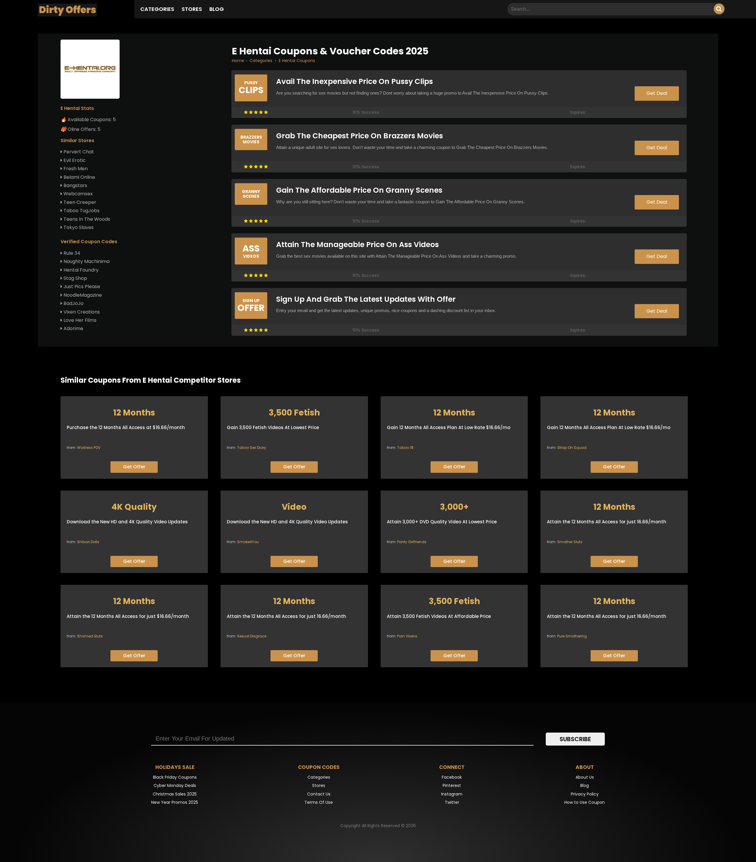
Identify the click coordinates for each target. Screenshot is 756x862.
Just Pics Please (81, 286)
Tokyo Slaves (78, 227)
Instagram (451, 794)
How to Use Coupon (584, 802)
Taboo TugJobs (81, 210)
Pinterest (452, 785)
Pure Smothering (572, 636)
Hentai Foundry (80, 270)
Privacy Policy (585, 794)
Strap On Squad (571, 447)
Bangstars (74, 185)
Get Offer (134, 466)
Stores (192, 9)
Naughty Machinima (86, 261)
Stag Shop (74, 278)
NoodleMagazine (82, 295)
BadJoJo (73, 303)
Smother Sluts (569, 541)
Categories (157, 9)
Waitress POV (88, 447)
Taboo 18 (405, 447)
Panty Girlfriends (411, 541)
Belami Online (78, 177)
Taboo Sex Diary (251, 447)
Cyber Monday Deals (175, 785)
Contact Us (318, 794)
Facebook (452, 777)
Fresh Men (75, 168)
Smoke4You (248, 541)
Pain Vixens (407, 636)
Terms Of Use (318, 802)
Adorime (72, 328)
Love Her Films (79, 320)
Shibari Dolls (88, 541)
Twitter (452, 802)
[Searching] (719, 9)
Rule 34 (71, 253)
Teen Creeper (79, 202)
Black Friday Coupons (175, 777)
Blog (216, 9)
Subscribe (575, 739)
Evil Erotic (74, 160)
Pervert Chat (78, 151)
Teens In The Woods (86, 219)
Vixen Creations (81, 312)
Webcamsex (77, 193)
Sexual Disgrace (251, 636)
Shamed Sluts (90, 636)
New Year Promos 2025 (174, 802)
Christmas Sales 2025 (175, 794)
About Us (585, 777)
